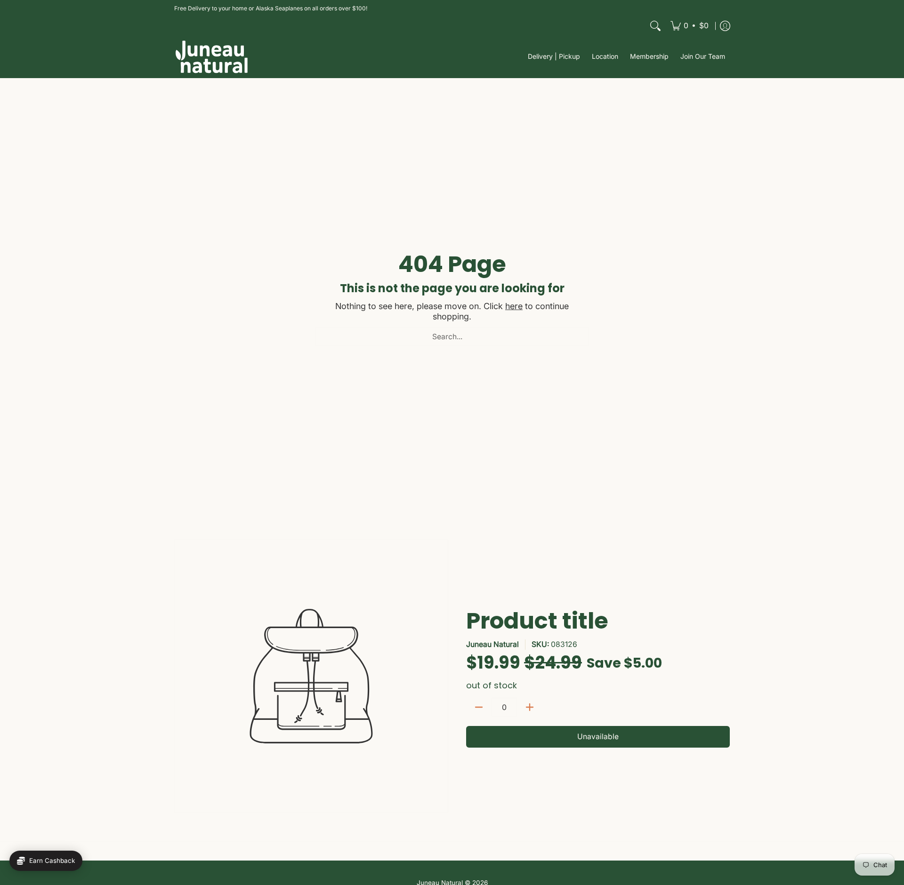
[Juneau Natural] (212, 56)
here (514, 306)
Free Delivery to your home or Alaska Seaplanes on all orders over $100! (270, 8)
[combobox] (452, 336)
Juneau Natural (492, 644)
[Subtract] (479, 707)
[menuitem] (689, 25)
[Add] (529, 707)
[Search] (655, 25)
